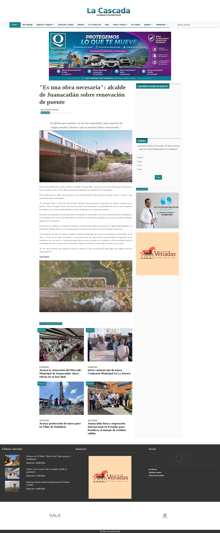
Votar (158, 177)
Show (107, 25)
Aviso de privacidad (156, 475)
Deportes (81, 25)
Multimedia (161, 25)
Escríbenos (153, 469)
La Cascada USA (94, 25)
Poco (140, 165)
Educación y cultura (66, 25)
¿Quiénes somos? (155, 472)
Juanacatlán (45, 113)
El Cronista (135, 25)
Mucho (140, 158)
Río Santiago (28, 25)
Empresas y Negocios (44, 25)
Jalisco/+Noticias (119, 25)
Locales (14, 25)
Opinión (147, 25)
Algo (140, 161)
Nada (140, 169)
